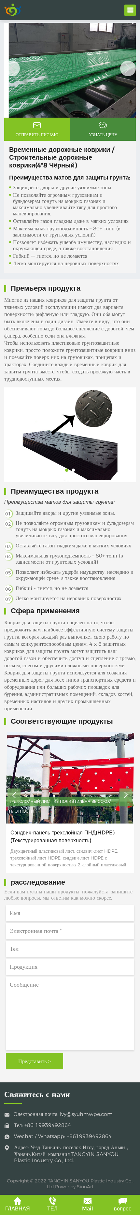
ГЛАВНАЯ (17, 1209)
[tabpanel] (70, 70)
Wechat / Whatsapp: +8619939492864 (63, 1136)
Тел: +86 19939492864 (42, 1125)
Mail (87, 1209)
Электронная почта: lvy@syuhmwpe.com (63, 1114)
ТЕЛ (52, 1209)
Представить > (34, 1061)
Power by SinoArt (74, 1187)
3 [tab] (79, 121)
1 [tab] (59, 121)
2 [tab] (69, 121)
